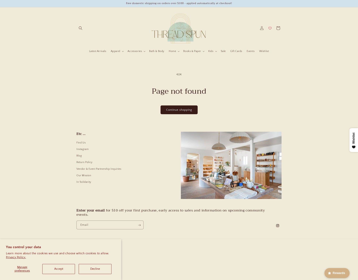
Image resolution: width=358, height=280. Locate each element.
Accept (58, 268)
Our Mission (83, 175)
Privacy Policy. (16, 257)
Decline (95, 268)
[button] (80, 28)
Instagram (82, 149)
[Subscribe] (139, 225)
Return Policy (84, 162)
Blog (79, 155)
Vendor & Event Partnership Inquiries (98, 168)
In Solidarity (83, 182)
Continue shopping (179, 109)
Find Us (81, 142)
